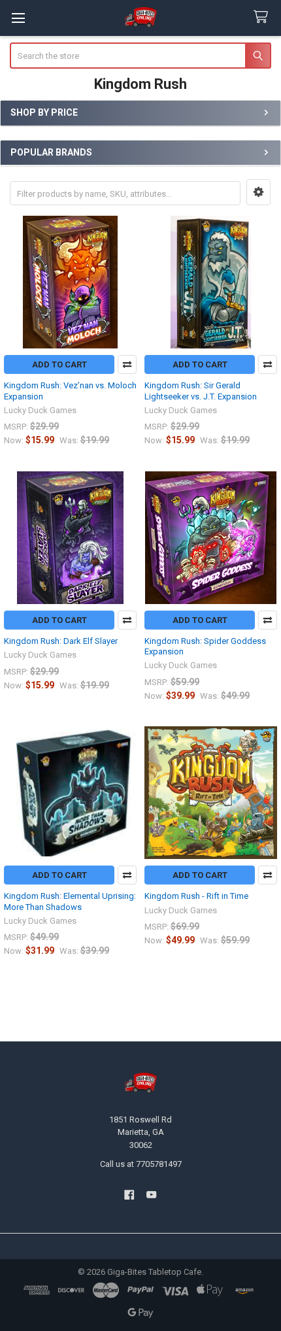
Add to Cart (59, 364)
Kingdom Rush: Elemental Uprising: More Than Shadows (70, 901)
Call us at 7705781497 (141, 1164)
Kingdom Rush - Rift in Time (196, 896)
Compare (127, 364)
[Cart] (263, 17)
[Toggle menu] (18, 18)
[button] (258, 192)
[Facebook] (129, 1194)
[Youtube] (151, 1194)
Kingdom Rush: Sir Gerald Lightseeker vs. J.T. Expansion (200, 390)
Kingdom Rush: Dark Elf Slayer (61, 641)
